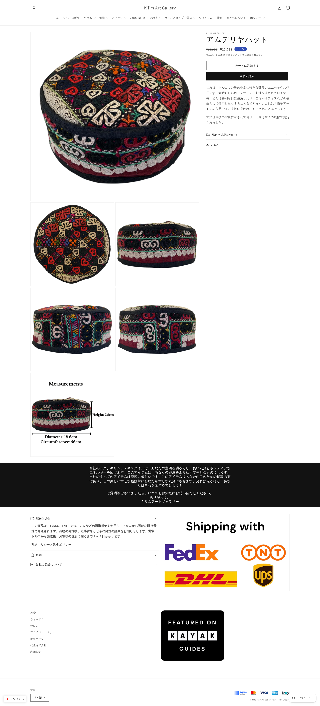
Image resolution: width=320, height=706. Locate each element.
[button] (34, 8)
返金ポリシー (62, 545)
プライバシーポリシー (43, 632)
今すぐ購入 (247, 76)
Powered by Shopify (281, 700)
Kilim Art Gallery (264, 700)
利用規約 (35, 651)
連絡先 (34, 625)
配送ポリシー (40, 545)
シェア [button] (215, 144)
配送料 (219, 54)
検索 (33, 612)
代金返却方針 (38, 645)
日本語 (38, 697)
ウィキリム (37, 619)
